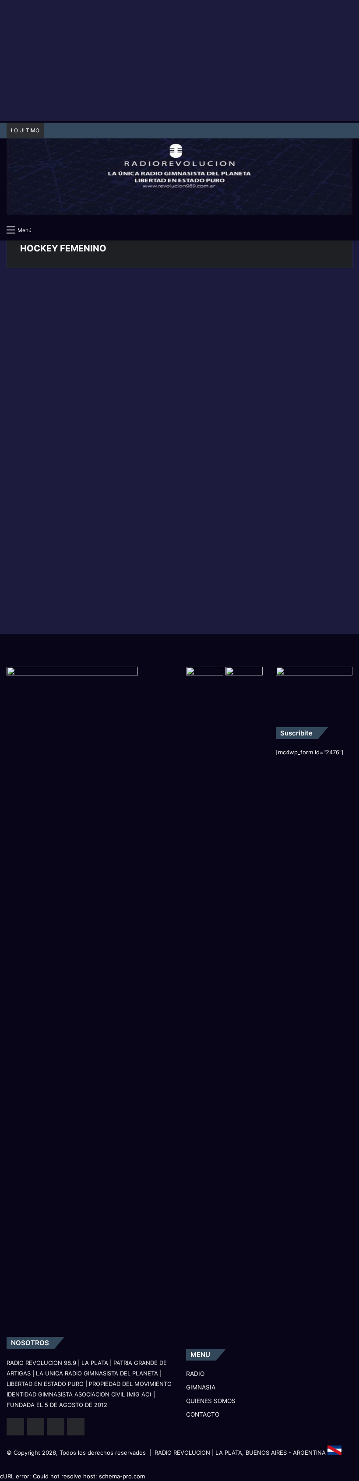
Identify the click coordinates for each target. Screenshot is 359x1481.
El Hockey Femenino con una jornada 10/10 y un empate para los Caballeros (58, 312)
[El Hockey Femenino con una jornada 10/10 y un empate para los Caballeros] (62, 357)
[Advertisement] (179, 61)
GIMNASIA (31, 295)
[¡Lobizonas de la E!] (186, 360)
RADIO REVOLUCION (182, 1452)
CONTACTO (202, 1414)
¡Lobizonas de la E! (168, 304)
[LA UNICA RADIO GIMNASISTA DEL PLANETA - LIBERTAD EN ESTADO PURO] (179, 171)
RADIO (195, 1373)
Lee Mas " (35, 438)
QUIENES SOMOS (211, 1400)
